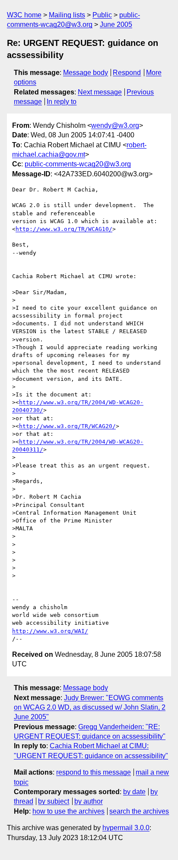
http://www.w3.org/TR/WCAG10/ (64, 229)
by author (88, 801)
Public (102, 15)
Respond (127, 72)
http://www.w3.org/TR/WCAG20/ (67, 426)
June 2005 (116, 24)
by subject (53, 801)
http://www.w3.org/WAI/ (50, 631)
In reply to (61, 101)
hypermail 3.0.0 (125, 827)
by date (134, 791)
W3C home (24, 15)
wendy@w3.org (115, 125)
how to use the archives (68, 811)
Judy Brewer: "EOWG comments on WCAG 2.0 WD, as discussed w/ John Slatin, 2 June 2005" (89, 707)
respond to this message (93, 772)
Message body (85, 72)
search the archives (139, 811)
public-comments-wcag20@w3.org (78, 164)
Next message (100, 92)
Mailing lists (67, 15)
